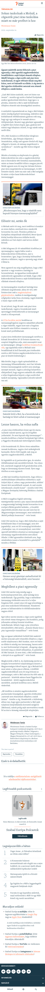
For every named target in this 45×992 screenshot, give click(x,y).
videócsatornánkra (15, 947)
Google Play (32, 915)
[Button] (39, 35)
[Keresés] (36, 989)
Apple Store (17, 917)
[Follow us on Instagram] (13, 971)
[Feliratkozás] (29, 971)
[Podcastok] (23, 989)
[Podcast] (24, 971)
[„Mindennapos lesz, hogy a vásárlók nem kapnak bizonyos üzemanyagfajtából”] (22, 194)
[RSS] (18, 971)
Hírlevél (10, 989)
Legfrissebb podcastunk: (17, 789)
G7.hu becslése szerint (12, 320)
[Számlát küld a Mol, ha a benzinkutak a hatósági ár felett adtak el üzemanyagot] (22, 398)
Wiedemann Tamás (8, 26)
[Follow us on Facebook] (8, 971)
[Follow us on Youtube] (3, 971)
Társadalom (7, 9)
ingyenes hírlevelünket (14, 937)
